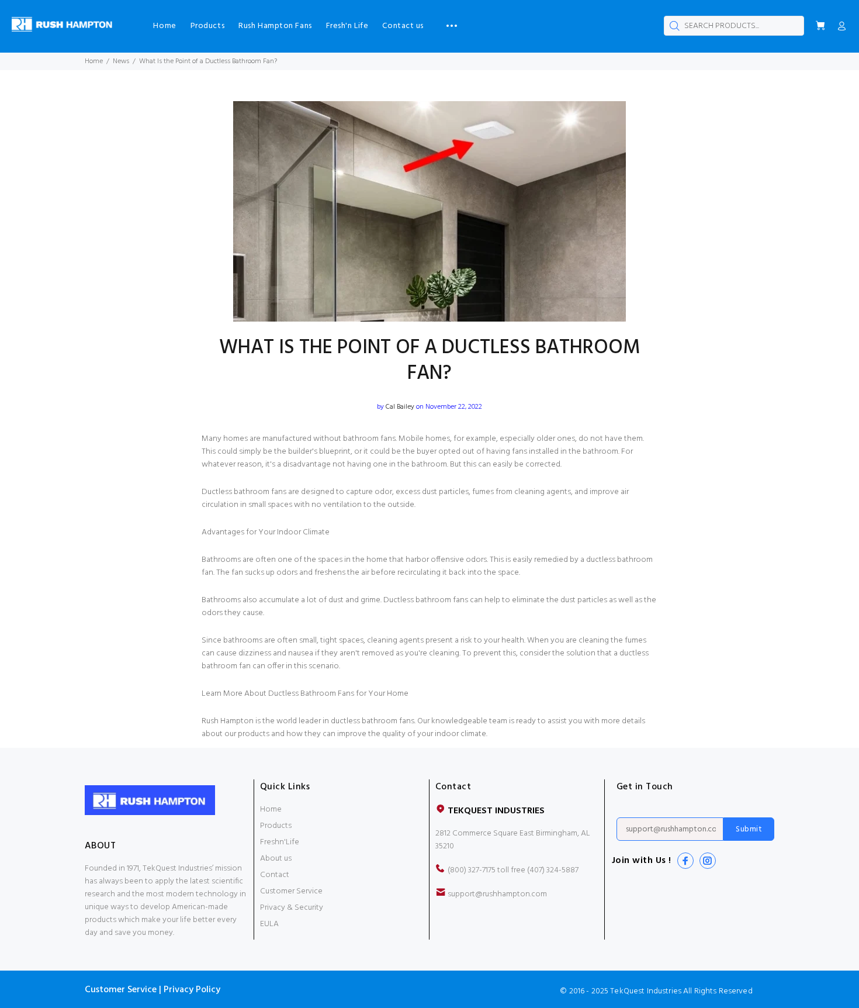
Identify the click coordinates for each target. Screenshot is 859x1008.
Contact (274, 875)
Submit (749, 829)
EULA (269, 924)
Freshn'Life (279, 842)
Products (276, 826)
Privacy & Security (291, 907)
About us (276, 858)
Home (94, 61)
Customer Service (291, 891)
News (121, 61)
